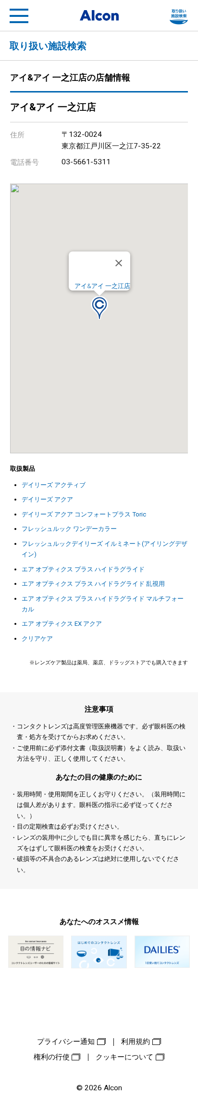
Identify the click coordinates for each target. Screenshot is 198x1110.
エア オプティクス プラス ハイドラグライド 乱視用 (93, 583)
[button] (99, 307)
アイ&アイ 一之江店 (102, 286)
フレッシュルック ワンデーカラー (69, 528)
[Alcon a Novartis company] (99, 15)
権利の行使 (52, 1057)
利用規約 (135, 1041)
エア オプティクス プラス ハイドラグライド (83, 569)
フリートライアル (178, 16)
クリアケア (37, 638)
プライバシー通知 (66, 1041)
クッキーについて (124, 1057)
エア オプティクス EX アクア (62, 623)
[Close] (118, 263)
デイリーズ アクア (47, 499)
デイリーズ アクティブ (54, 485)
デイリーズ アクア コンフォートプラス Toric (84, 514)
